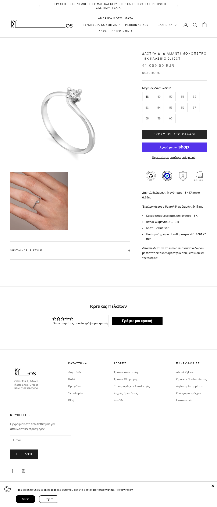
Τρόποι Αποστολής (126, 372)
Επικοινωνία (122, 31)
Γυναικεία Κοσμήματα (102, 24)
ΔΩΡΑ (103, 31)
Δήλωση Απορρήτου (189, 386)
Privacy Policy (124, 490)
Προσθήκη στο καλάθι (174, 134)
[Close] (213, 486)
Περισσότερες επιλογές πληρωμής (174, 157)
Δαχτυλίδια (75, 372)
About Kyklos (184, 372)
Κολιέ (71, 379)
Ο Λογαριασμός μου (189, 393)
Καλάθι (118, 400)
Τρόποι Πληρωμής (126, 379)
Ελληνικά (165, 25)
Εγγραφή (24, 454)
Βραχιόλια (74, 386)
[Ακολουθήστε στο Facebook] (12, 471)
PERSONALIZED (137, 24)
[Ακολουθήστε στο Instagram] (23, 471)
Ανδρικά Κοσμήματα (115, 18)
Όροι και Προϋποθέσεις (191, 379)
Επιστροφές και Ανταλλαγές (132, 386)
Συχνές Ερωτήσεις (126, 393)
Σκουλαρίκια (76, 393)
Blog (71, 400)
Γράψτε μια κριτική (137, 321)
